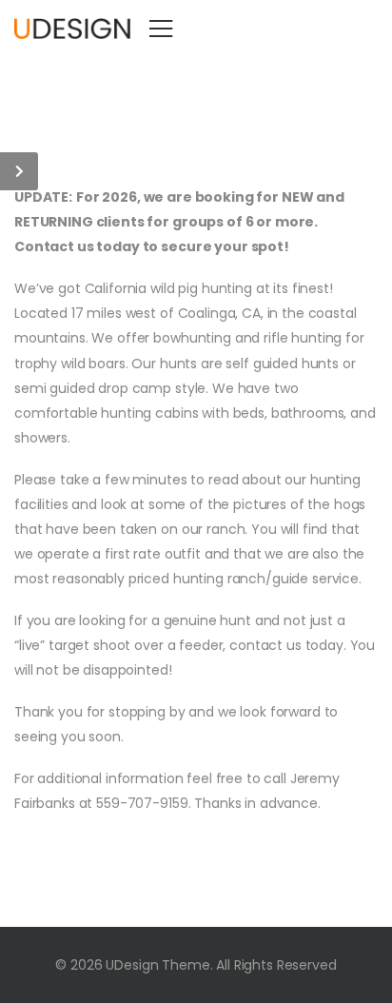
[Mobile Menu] (160, 28)
